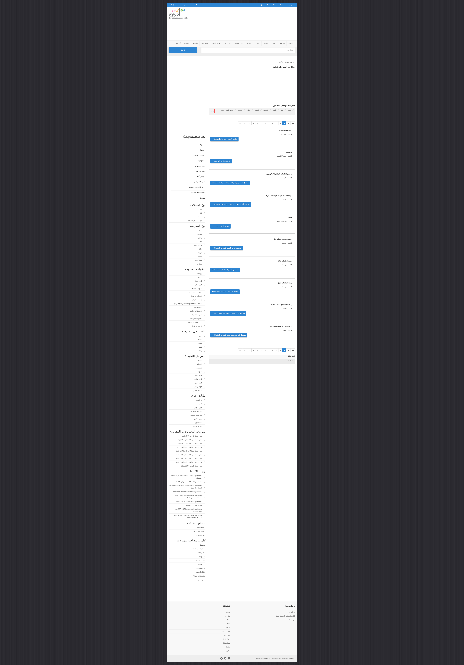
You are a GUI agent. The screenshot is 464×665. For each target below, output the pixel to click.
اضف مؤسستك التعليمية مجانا (285, 616)
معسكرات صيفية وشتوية (197, 187)
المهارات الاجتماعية (199, 549)
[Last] (240, 123)
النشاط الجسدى (200, 572)
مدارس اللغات (201, 553)
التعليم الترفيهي (199, 182)
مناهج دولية (201, 161)
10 (249, 123)
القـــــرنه (283, 134)
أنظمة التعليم (201, 527)
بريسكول (202, 150)
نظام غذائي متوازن (199, 576)
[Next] (245, 123)
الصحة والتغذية (200, 535)
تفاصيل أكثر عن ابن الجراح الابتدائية (225, 139)
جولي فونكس (200, 171)
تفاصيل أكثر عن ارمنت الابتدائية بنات (226, 270)
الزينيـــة (283, 178)
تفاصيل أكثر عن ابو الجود (222, 161)
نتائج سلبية (201, 564)
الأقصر (280, 62)
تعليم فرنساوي (200, 166)
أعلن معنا (178, 43)
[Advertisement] (245, 23)
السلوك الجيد (201, 580)
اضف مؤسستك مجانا (189, 5)
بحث (182, 50)
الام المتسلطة (200, 568)
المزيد (222, 110)
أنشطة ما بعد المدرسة (198, 192)
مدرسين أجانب (200, 177)
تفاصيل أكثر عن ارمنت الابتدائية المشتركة (227, 248)
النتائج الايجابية (200, 560)
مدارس (286, 62)
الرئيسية (291, 43)
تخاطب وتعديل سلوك (198, 155)
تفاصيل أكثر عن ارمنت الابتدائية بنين (226, 292)
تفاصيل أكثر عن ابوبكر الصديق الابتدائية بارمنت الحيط (231, 204)
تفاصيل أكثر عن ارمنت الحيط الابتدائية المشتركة (230, 335)
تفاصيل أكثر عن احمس (221, 226)
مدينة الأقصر (281, 156)
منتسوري (202, 145)
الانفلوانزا (202, 557)
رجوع (212, 111)
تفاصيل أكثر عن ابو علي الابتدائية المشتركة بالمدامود (231, 183)
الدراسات (202, 545)
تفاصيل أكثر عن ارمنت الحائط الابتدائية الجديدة (229, 313)
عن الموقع (292, 612)
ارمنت (284, 200)
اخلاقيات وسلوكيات (199, 531)
